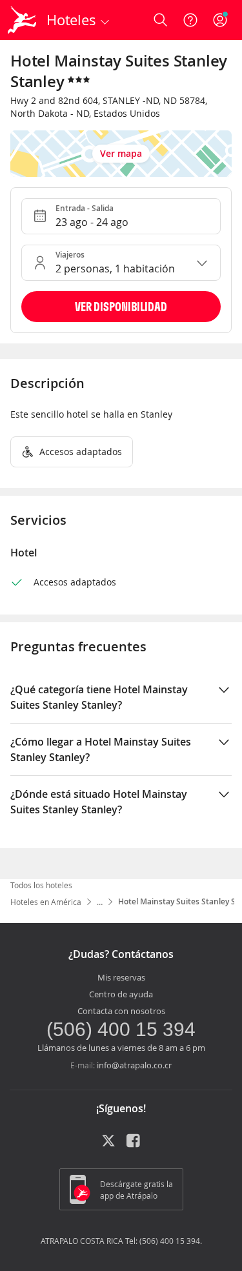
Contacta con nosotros (121, 1011)
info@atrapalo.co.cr (134, 1065)
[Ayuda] (190, 20)
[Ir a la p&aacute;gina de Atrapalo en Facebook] (134, 1145)
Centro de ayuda (121, 994)
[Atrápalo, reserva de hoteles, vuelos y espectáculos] (22, 20)
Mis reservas (121, 977)
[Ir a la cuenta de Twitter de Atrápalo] (108, 1145)
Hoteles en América (45, 902)
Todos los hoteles (41, 885)
